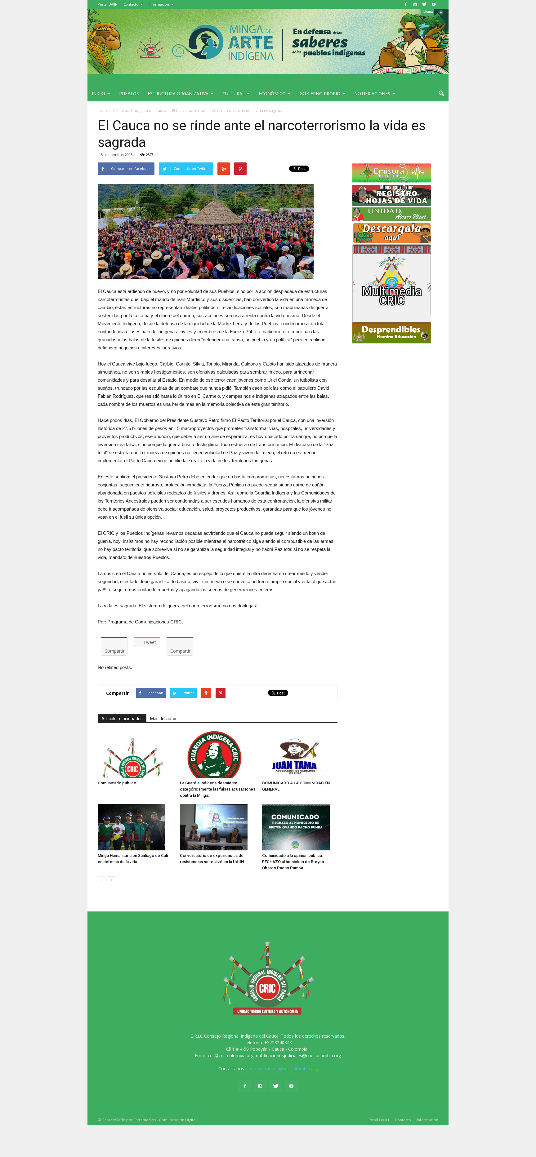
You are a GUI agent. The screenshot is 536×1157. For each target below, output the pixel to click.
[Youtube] (433, 4)
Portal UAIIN (108, 4)
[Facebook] (405, 4)
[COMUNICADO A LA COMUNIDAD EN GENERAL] (300, 754)
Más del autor (163, 718)
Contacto (130, 4)
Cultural (233, 93)
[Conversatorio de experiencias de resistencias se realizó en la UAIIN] (218, 827)
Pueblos (129, 93)
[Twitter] (424, 4)
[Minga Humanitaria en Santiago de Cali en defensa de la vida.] (135, 827)
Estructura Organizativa (178, 93)
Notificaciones (372, 93)
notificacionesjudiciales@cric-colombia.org (298, 1055)
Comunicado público (117, 783)
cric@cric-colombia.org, (231, 1055)
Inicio (98, 93)
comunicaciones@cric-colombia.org (282, 1068)
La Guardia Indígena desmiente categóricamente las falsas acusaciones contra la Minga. (217, 789)
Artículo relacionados (122, 718)
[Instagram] (415, 4)
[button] (441, 93)
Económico (272, 93)
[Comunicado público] (135, 754)
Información (159, 4)
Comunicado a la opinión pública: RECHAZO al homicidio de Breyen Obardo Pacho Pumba (293, 861)
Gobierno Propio (320, 93)
